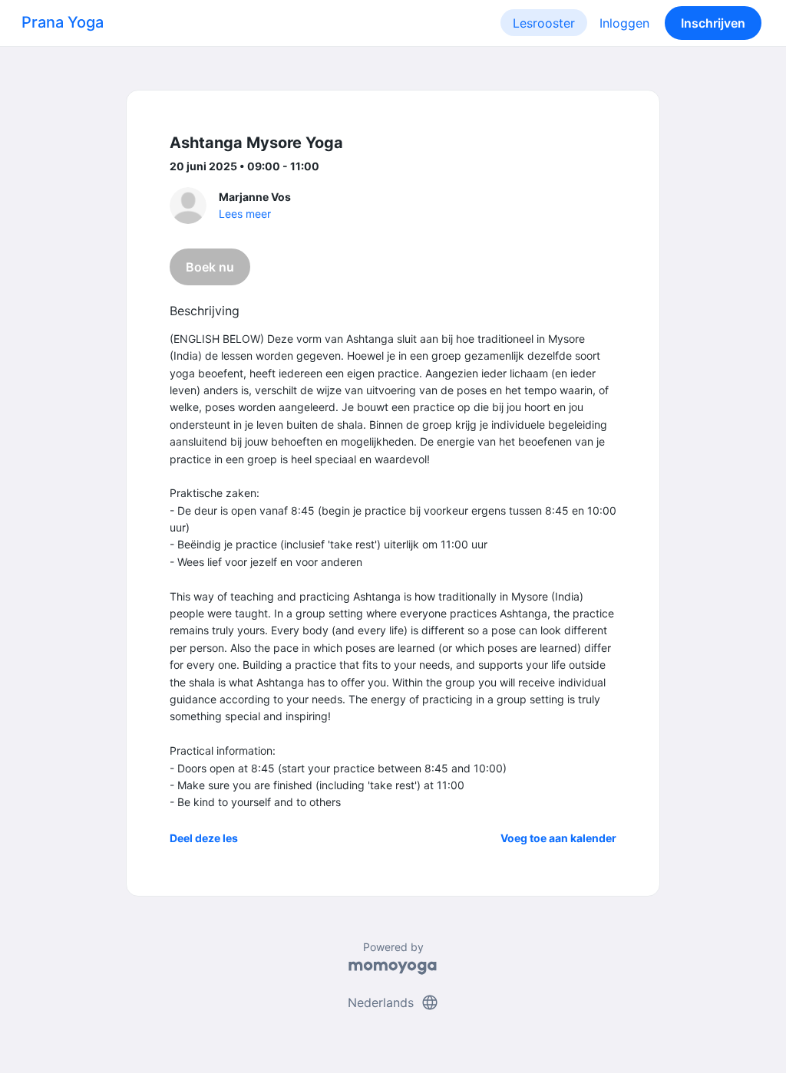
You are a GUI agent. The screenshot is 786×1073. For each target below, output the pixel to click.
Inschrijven (713, 23)
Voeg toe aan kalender (558, 837)
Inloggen (624, 23)
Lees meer (245, 213)
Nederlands (393, 1002)
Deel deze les (204, 837)
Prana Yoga (62, 22)
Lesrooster (544, 23)
